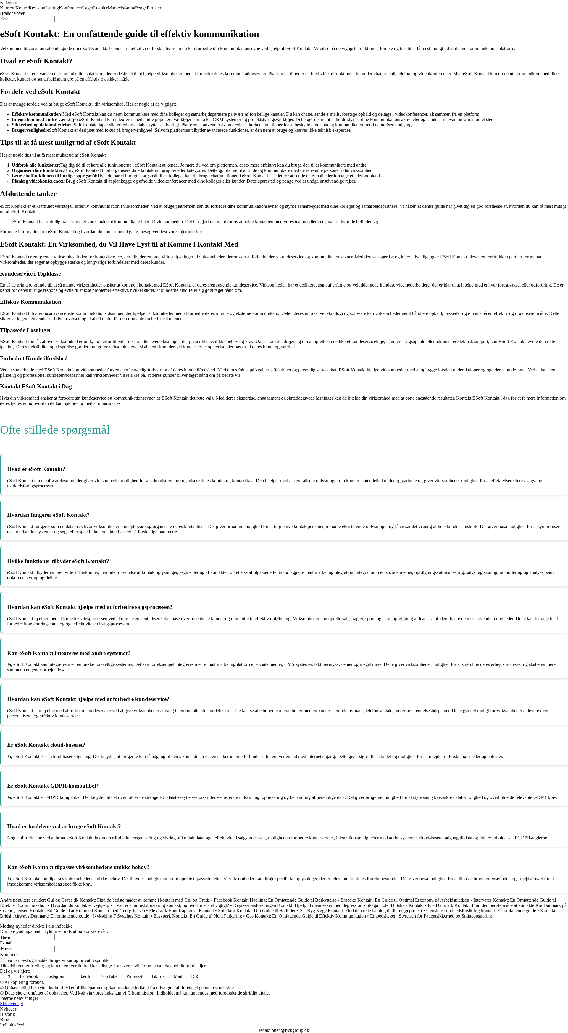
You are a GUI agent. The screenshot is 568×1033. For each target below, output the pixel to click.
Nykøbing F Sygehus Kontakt (121, 915)
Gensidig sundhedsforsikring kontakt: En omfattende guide (481, 910)
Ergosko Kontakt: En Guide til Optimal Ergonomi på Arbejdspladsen (405, 899)
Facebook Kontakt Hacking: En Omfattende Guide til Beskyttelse (275, 899)
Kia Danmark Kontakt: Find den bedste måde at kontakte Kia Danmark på (497, 905)
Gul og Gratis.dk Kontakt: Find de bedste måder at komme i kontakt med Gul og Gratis (128, 899)
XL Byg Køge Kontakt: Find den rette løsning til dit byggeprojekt (361, 910)
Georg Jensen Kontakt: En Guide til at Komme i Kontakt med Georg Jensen (74, 910)
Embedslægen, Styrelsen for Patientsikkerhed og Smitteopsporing (431, 915)
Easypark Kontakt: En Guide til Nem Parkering (198, 915)
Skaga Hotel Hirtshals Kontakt (395, 905)
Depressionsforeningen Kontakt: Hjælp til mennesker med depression (297, 905)
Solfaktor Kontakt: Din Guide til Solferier (257, 910)
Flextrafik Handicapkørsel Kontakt (181, 910)
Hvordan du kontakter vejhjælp (80, 905)
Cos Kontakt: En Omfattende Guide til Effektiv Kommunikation (306, 915)
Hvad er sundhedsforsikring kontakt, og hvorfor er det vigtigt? (171, 905)
